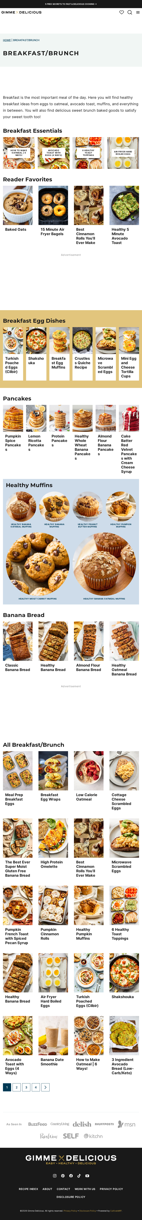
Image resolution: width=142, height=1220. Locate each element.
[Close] (130, 575)
